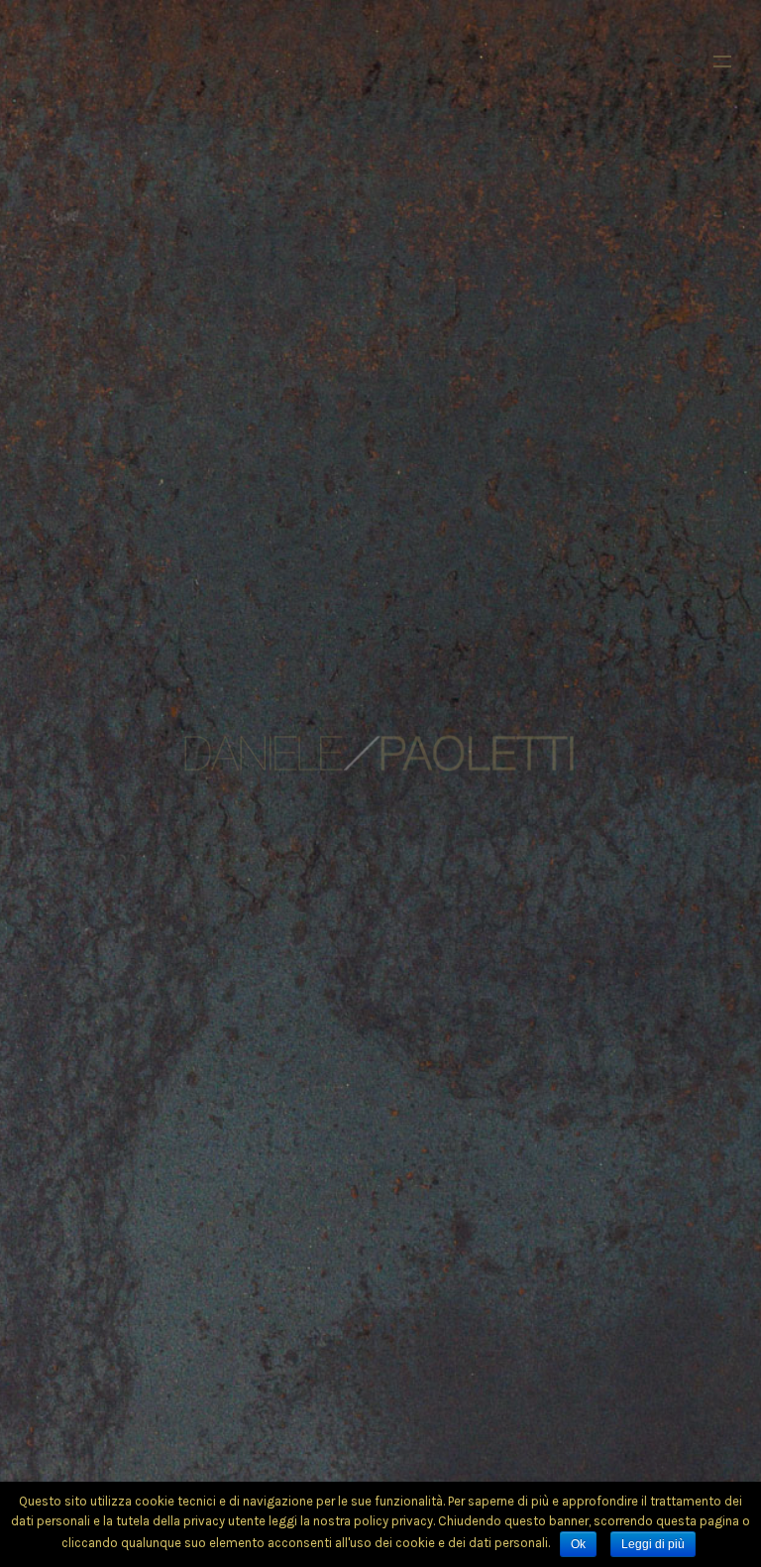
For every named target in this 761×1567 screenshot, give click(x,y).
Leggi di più (653, 1544)
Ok (578, 1544)
